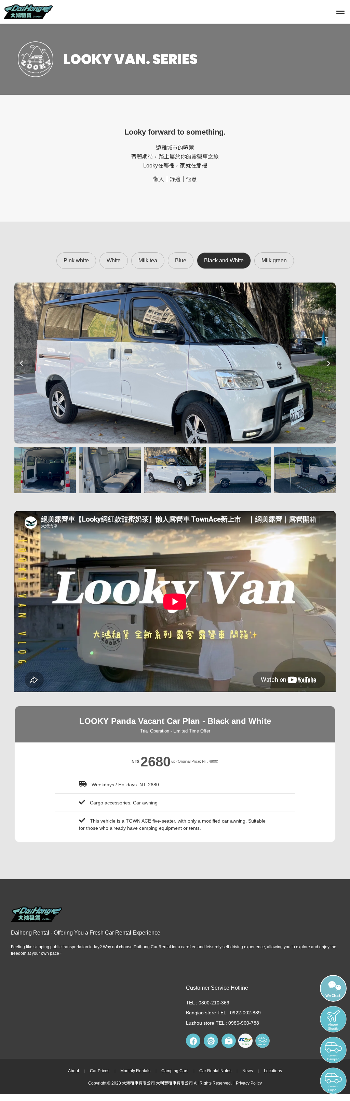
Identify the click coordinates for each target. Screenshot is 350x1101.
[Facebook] (193, 1041)
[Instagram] (211, 1041)
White (114, 260)
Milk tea (147, 260)
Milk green (274, 260)
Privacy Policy (249, 1083)
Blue (180, 260)
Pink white (76, 260)
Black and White (224, 260)
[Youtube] (228, 1041)
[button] (227, 12)
